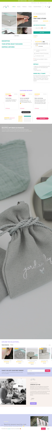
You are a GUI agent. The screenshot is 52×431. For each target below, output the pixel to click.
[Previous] (14, 1)
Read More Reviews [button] (26, 112)
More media (16, 35)
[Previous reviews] (34, 44)
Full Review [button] (7, 108)
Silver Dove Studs (7, 360)
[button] (42, 44)
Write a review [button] (42, 118)
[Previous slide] (3, 103)
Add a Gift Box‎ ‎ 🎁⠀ (41, 28)
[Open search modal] (45, 7)
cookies (9, 428)
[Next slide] (48, 103)
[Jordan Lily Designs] (6, 6)
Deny (48, 428)
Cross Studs (19, 360)
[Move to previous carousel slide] (47, 345)
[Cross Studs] (20, 353)
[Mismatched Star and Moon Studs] (32, 353)
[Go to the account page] (48, 7)
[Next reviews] (49, 44)
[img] (8, 94)
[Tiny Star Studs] (44, 353)
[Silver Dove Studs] (7, 353)
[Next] (38, 1)
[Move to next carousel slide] (49, 345)
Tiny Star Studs (44, 360)
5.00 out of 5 (12, 117)
